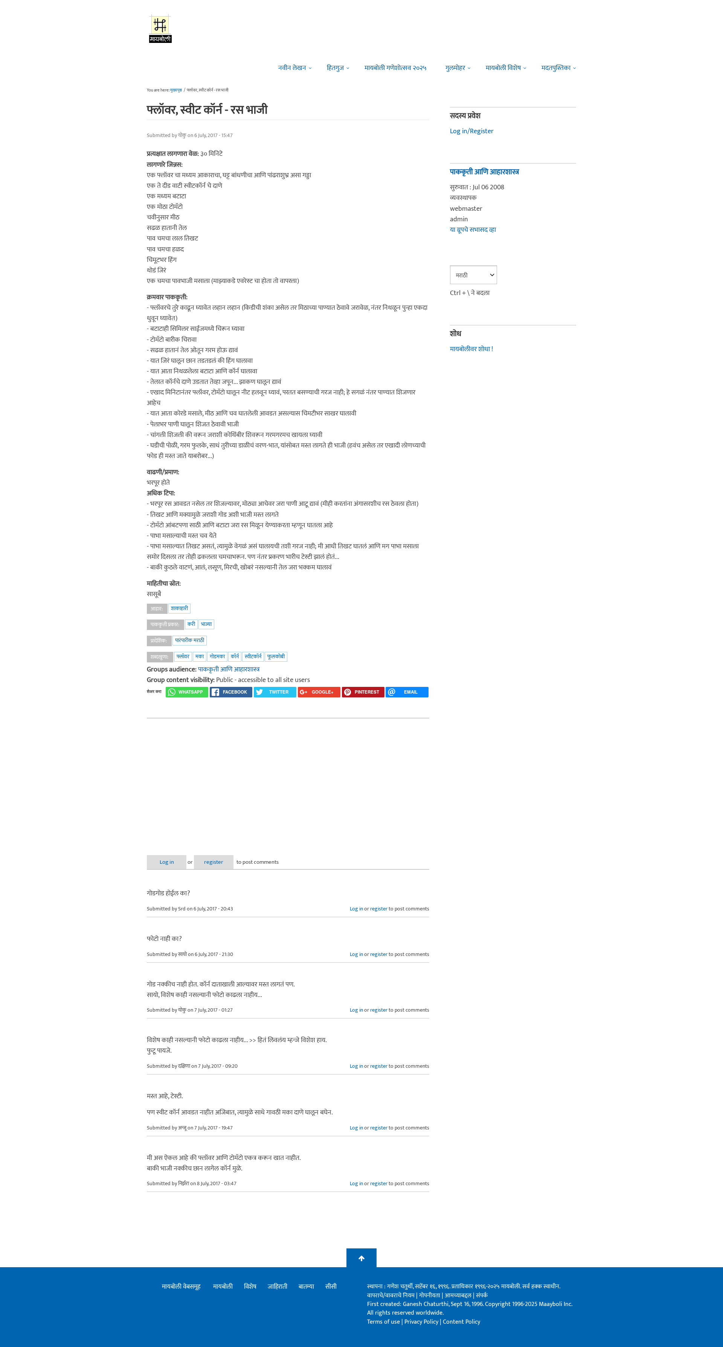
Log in (167, 862)
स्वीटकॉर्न (253, 656)
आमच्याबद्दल (459, 1296)
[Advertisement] (288, 780)
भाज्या (206, 624)
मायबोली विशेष (503, 68)
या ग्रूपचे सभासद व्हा (473, 230)
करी (191, 624)
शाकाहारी (179, 608)
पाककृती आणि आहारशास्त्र (229, 669)
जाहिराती (277, 1287)
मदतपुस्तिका (555, 68)
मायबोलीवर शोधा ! (471, 349)
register (213, 862)
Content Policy (461, 1322)
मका (199, 656)
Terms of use (383, 1322)
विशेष (250, 1287)
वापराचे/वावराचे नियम (391, 1296)
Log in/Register (472, 131)
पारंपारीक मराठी (189, 640)
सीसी (331, 1287)
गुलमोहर (455, 68)
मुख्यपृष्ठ (176, 90)
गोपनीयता (430, 1296)
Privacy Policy (422, 1322)
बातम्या (306, 1287)
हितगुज (335, 68)
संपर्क (482, 1296)
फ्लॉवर (183, 656)
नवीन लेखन (292, 68)
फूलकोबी (276, 656)
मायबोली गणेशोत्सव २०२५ (396, 68)
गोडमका (217, 656)
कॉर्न (235, 656)
